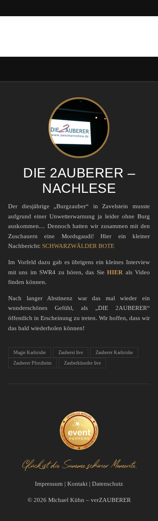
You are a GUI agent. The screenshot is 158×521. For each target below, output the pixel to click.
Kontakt (77, 483)
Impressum (49, 483)
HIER (115, 272)
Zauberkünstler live (82, 363)
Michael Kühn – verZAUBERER (89, 500)
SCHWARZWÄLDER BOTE (78, 246)
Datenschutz (107, 483)
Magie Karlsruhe (29, 352)
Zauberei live (70, 352)
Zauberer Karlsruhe (114, 352)
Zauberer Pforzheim (32, 363)
